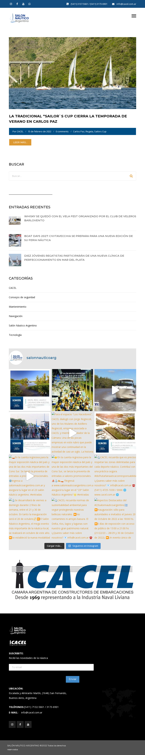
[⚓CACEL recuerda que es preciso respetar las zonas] (115, 476)
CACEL (20, 131)
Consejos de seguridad (22, 297)
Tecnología (15, 335)
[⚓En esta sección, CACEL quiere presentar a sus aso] (115, 390)
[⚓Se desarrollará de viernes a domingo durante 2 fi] (30, 519)
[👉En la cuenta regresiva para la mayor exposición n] (72, 476)
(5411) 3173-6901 (99, 4)
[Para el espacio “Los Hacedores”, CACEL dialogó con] (72, 433)
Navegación (15, 316)
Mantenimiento (17, 306)
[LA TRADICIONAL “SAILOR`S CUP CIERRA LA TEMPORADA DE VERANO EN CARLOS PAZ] (72, 72)
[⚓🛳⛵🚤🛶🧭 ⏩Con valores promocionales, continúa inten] (30, 433)
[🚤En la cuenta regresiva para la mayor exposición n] (30, 476)
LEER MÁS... (20, 142)
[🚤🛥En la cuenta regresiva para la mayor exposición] (115, 433)
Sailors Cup (100, 131)
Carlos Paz (79, 131)
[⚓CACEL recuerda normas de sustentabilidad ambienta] (30, 390)
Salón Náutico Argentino (23, 325)
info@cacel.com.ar (126, 4)
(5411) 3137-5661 (80, 4)
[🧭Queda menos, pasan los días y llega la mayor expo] (72, 390)
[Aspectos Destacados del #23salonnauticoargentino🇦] (115, 519)
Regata (89, 131)
